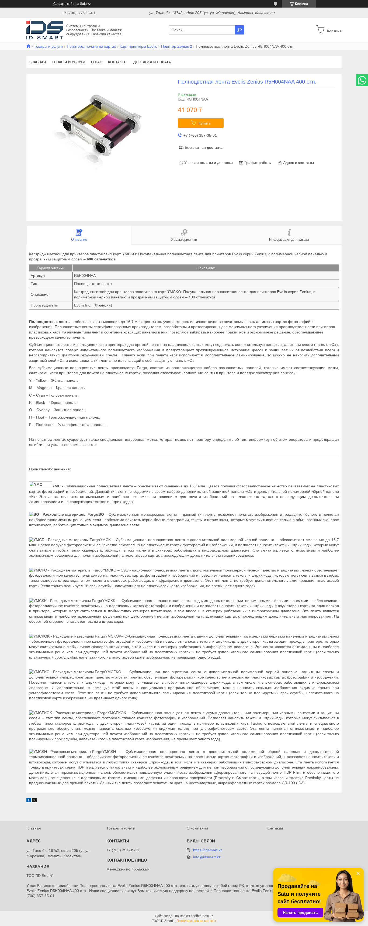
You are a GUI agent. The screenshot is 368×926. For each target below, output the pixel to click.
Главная (37, 62)
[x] (34, 801)
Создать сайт (63, 4)
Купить (204, 123)
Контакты (117, 62)
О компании (197, 828)
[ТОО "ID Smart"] (44, 29)
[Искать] (239, 30)
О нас (96, 62)
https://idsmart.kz (207, 850)
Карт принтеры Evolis (138, 46)
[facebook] (28, 801)
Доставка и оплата (152, 62)
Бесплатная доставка (204, 147)
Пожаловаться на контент (196, 921)
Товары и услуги (48, 46)
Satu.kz (207, 916)
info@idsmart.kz (207, 857)
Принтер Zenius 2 (176, 46)
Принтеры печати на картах (91, 46)
